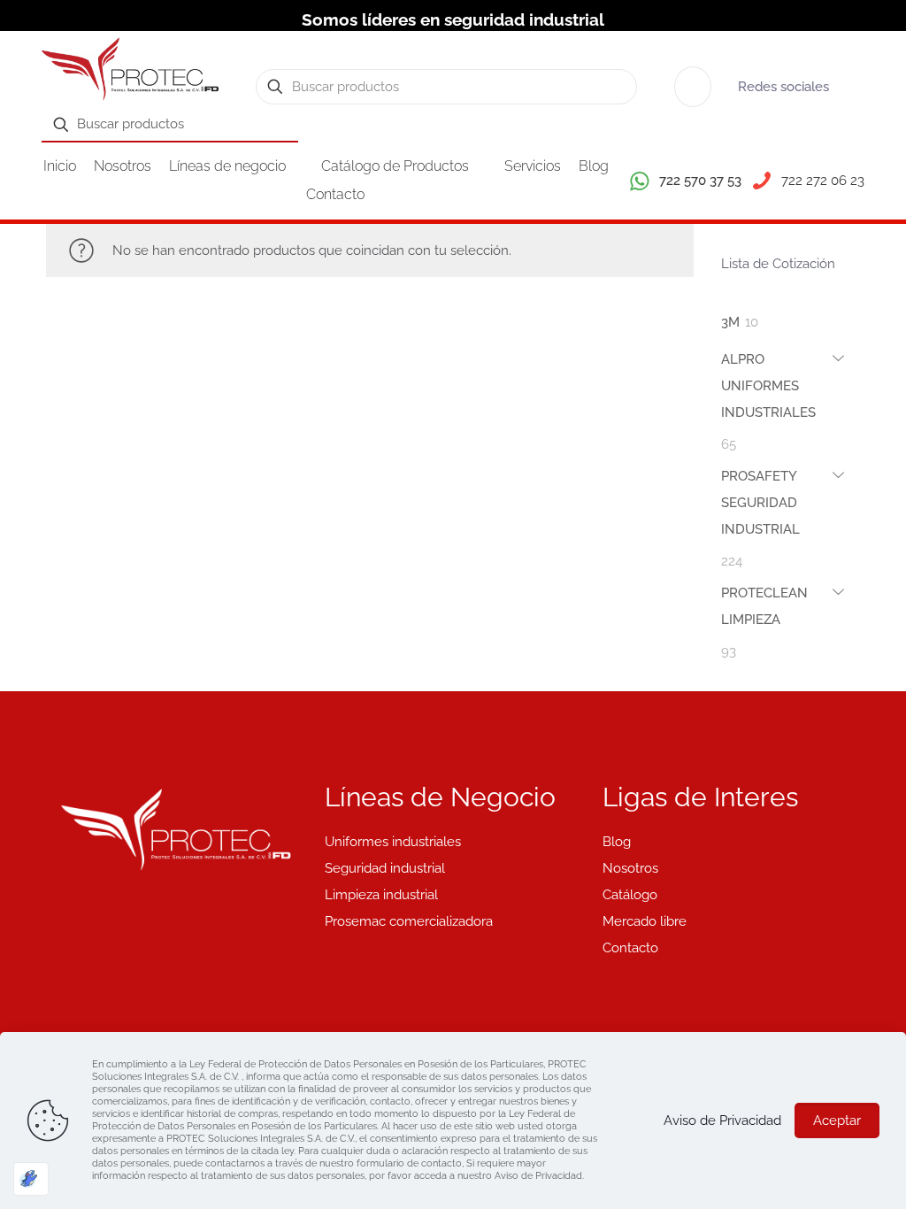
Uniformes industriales (393, 842)
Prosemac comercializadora (409, 921)
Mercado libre (645, 921)
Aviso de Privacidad (722, 1120)
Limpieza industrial (381, 895)
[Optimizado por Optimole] (31, 1179)
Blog (617, 842)
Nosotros (630, 868)
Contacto (630, 948)
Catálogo (630, 895)
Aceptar (837, 1120)
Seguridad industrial (385, 868)
